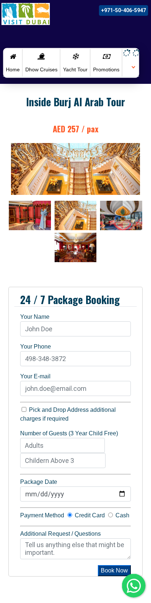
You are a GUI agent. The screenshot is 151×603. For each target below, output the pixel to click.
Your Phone (35, 346)
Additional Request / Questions (60, 534)
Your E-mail (35, 376)
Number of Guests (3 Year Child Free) (69, 433)
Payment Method (42, 515)
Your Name (34, 317)
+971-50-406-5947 (123, 10)
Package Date (38, 482)
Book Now (114, 570)
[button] (130, 66)
